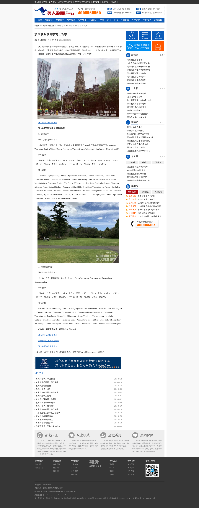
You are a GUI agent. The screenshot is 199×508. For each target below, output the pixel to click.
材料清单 (74, 474)
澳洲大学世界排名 (134, 127)
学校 (102, 20)
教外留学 (39, 461)
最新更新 (105, 2)
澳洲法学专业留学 (134, 97)
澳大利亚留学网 (41, 2)
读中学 (158, 162)
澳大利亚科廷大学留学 (47, 346)
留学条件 (71, 20)
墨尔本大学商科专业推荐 (137, 114)
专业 (109, 20)
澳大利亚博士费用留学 (45, 406)
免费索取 (158, 20)
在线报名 (147, 20)
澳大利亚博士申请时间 (45, 379)
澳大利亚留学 (39, 498)
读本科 (132, 162)
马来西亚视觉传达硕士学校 (138, 67)
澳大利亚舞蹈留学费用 (47, 335)
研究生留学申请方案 (82, 2)
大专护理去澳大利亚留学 (48, 341)
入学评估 (135, 20)
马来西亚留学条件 (134, 60)
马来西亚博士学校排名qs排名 (48, 426)
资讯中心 (60, 26)
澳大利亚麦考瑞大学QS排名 (138, 151)
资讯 (116, 20)
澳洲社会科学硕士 (134, 110)
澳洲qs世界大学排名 (135, 131)
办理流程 (52, 2)
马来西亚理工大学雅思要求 (138, 70)
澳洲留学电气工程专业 (136, 107)
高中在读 (131, 464)
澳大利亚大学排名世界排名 (138, 141)
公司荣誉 (145, 192)
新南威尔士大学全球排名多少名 (140, 137)
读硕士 (145, 162)
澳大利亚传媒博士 (43, 386)
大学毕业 (131, 474)
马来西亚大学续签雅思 (136, 80)
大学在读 (131, 471)
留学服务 (158, 38)
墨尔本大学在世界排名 (136, 148)
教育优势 (60, 20)
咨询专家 (124, 20)
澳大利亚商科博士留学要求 (47, 409)
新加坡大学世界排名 (44, 416)
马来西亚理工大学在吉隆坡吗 (48, 413)
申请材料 (93, 20)
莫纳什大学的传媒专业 (136, 117)
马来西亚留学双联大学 (136, 77)
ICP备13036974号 (149, 498)
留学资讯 (69, 26)
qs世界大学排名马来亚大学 (138, 63)
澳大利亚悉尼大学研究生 (137, 167)
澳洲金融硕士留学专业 (136, 94)
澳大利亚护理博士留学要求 (47, 382)
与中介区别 (39, 468)
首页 (40, 20)
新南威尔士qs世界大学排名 (138, 134)
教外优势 (158, 49)
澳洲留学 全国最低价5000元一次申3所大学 (141, 46)
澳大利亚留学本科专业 (136, 104)
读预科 (112, 471)
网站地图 (114, 2)
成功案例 (96, 2)
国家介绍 (49, 20)
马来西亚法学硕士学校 (136, 84)
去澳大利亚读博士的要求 (46, 399)
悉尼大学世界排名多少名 (137, 144)
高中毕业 (131, 468)
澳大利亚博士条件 (43, 389)
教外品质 (132, 192)
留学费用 (82, 20)
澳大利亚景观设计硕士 (136, 174)
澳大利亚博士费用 (43, 396)
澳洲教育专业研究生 (44, 423)
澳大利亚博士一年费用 (45, 403)
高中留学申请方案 (65, 2)
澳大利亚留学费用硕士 (47, 123)
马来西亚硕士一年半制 (136, 73)
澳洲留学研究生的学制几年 (138, 181)
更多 (161, 55)
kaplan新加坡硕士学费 (136, 170)
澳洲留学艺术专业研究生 (137, 177)
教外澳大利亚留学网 (54, 10)
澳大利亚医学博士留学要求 (47, 393)
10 (118, 367)
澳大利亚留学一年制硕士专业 (139, 100)
